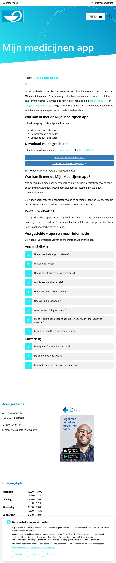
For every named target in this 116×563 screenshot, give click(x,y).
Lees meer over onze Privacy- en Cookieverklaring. (33, 547)
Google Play (85, 150)
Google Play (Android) (36, 105)
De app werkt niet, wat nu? (49, 356)
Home (29, 78)
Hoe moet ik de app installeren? (51, 255)
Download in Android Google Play (68, 163)
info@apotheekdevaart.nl (24, 430)
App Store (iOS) (97, 101)
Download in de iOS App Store (68, 157)
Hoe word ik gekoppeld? (47, 301)
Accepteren (51, 554)
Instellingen (20, 554)
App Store (65, 150)
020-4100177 (14, 425)
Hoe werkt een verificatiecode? (51, 292)
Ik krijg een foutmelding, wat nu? (52, 347)
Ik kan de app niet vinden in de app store (56, 365)
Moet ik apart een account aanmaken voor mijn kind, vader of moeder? (68, 321)
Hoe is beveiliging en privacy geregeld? (55, 273)
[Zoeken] (111, 16)
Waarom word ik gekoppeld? (50, 311)
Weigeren (36, 554)
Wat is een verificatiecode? (48, 283)
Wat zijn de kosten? (44, 264)
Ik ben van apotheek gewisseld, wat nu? (55, 331)
